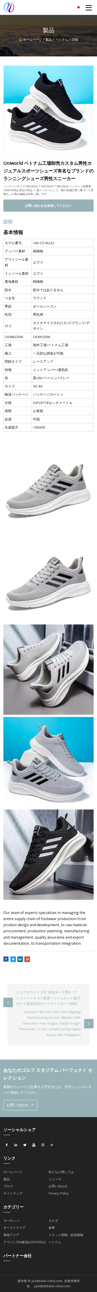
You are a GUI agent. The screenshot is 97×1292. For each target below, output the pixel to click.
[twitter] (24, 1144)
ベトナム (61, 39)
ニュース (54, 1179)
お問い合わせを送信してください (48, 205)
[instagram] (42, 1144)
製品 (49, 39)
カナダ (53, 1220)
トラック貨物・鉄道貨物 (65, 1235)
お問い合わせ (17, 1104)
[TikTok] (51, 1144)
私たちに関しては (61, 1172)
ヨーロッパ (11, 1220)
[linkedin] (15, 1144)
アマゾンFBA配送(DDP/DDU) (24, 1242)
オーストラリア (14, 1227)
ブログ (8, 1186)
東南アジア (11, 1235)
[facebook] (6, 1144)
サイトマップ (12, 1193)
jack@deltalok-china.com (52, 1286)
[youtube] (33, 1144)
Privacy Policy (58, 1193)
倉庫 (51, 1227)
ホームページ (32, 39)
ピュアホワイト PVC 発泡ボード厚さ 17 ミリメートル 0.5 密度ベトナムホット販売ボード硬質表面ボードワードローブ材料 (48, 998)
